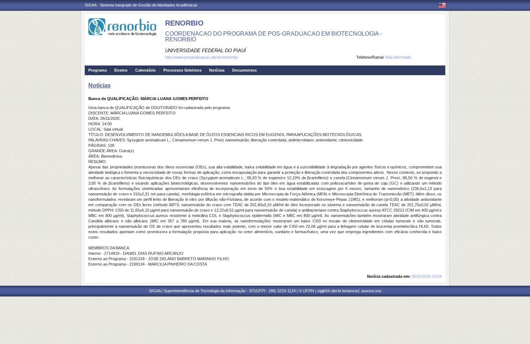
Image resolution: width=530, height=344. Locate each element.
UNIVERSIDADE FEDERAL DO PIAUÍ (205, 50)
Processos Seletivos (182, 70)
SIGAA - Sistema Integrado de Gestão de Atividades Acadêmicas (141, 5)
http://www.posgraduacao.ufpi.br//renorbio (201, 57)
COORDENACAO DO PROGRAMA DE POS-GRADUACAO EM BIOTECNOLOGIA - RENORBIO (273, 36)
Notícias (217, 70)
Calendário (145, 70)
